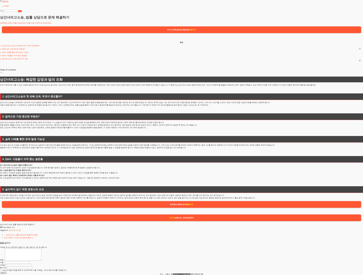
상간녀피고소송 (15, 230)
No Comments (45, 23)
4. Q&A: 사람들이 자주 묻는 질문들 (13, 55)
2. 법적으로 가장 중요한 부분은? (12, 49)
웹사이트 (3, 268)
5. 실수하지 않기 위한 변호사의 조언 (14, 59)
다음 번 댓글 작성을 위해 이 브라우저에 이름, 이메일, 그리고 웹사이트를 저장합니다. (34, 270)
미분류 (37, 23)
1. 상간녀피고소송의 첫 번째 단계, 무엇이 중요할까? (20, 46)
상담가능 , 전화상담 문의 (181, 218)
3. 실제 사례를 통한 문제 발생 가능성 (14, 52)
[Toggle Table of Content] (1, 73)
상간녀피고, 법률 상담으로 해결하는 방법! (21, 235)
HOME (6, 6)
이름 (2, 262)
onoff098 (3, 23)
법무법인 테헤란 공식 (181, 204)
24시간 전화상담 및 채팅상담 (181, 30)
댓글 (2, 260)
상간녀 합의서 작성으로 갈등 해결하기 (19, 238)
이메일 (3, 265)
